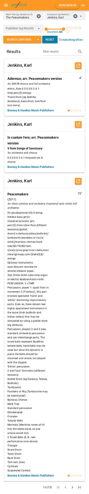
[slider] (55, 29)
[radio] (67, 28)
